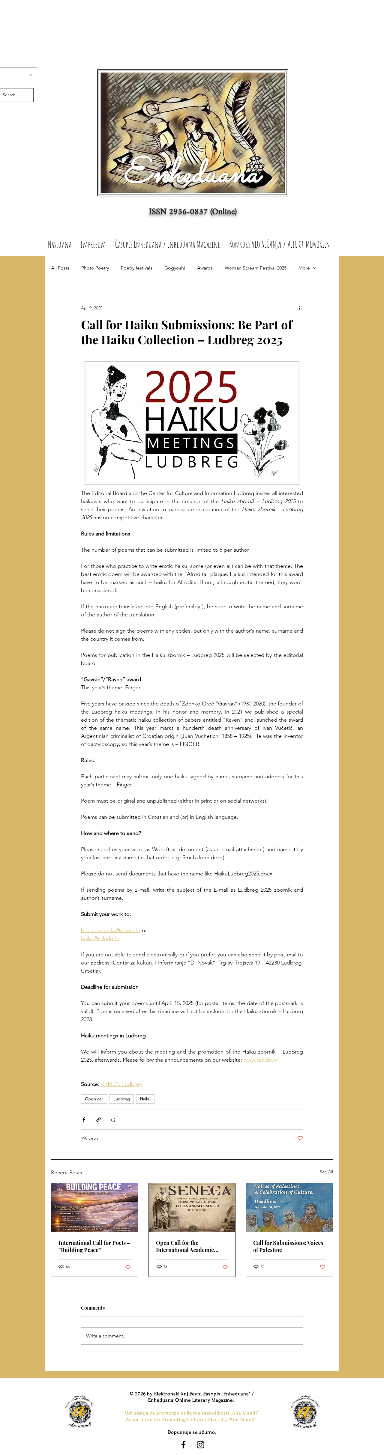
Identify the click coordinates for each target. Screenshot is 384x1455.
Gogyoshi (174, 268)
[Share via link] (98, 1120)
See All (326, 1171)
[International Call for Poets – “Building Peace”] (94, 1207)
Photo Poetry (95, 268)
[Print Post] (113, 1120)
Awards (205, 268)
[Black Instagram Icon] (201, 1445)
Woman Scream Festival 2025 (255, 268)
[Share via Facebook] (84, 1120)
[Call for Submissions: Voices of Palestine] (289, 1207)
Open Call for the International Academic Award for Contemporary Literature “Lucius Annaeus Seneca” (190, 1246)
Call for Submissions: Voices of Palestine (288, 1246)
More (304, 268)
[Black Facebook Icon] (183, 1445)
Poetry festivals (136, 268)
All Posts (60, 268)
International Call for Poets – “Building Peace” (94, 1246)
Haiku (145, 1099)
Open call (94, 1099)
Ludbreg (121, 1099)
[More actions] (299, 308)
